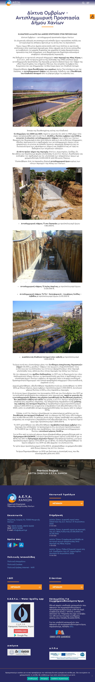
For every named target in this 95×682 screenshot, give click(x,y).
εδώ (71, 626)
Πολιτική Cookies (14, 564)
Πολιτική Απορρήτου (16, 561)
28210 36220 (28, 526)
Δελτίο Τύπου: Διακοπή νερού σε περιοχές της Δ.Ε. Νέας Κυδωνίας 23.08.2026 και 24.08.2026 (67, 532)
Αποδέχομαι (32, 678)
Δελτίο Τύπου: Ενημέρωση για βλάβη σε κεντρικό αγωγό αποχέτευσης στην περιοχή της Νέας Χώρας (66, 541)
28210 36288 (17, 528)
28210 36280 (16, 526)
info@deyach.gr (20, 530)
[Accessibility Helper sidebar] (92, 17)
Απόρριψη (44, 678)
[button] (88, 3)
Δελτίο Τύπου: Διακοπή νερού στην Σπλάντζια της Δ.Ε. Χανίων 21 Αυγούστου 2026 (67, 522)
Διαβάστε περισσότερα (59, 678)
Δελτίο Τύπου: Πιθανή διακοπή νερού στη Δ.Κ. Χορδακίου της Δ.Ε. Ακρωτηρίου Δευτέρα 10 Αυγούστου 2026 (67, 551)
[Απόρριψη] (92, 676)
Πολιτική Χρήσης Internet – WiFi (21, 567)
